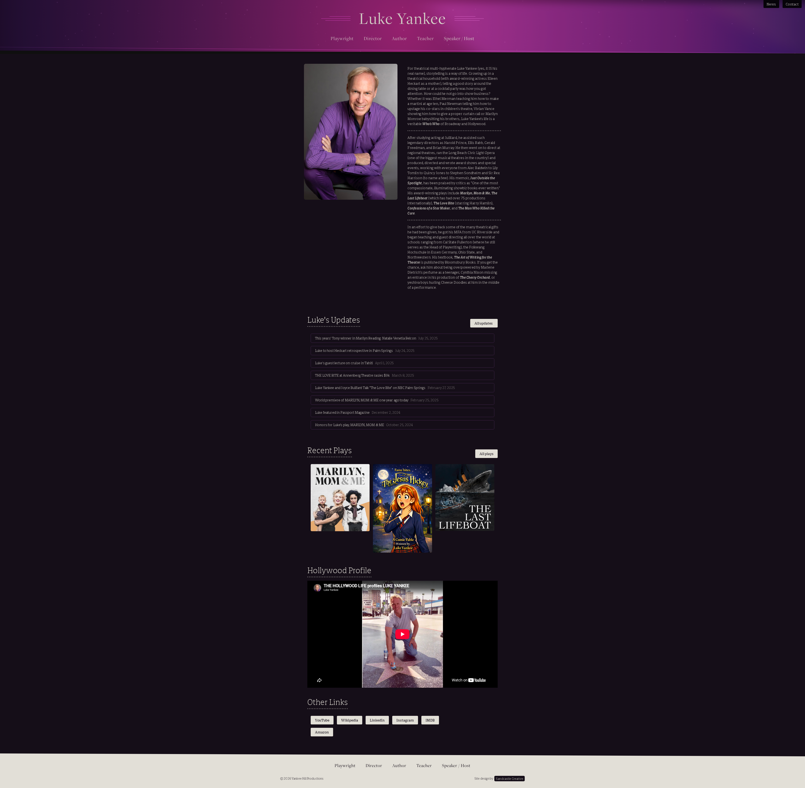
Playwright (342, 38)
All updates (483, 323)
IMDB (430, 720)
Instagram (405, 720)
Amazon (322, 732)
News (771, 4)
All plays (486, 453)
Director (373, 38)
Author (399, 38)
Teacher (425, 38)
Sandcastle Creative (509, 779)
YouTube (322, 720)
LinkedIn (377, 720)
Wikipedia (349, 720)
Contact (792, 4)
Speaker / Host (459, 38)
